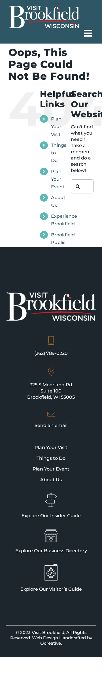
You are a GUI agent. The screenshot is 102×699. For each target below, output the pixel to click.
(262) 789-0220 (51, 353)
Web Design (45, 637)
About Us (51, 479)
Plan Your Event (58, 179)
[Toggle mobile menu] (89, 33)
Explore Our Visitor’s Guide (51, 589)
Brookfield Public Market (63, 242)
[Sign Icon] (51, 496)
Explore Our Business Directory (51, 550)
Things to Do (51, 458)
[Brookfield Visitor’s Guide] (51, 567)
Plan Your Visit (56, 126)
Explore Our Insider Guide (51, 515)
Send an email (51, 425)
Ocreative (50, 643)
